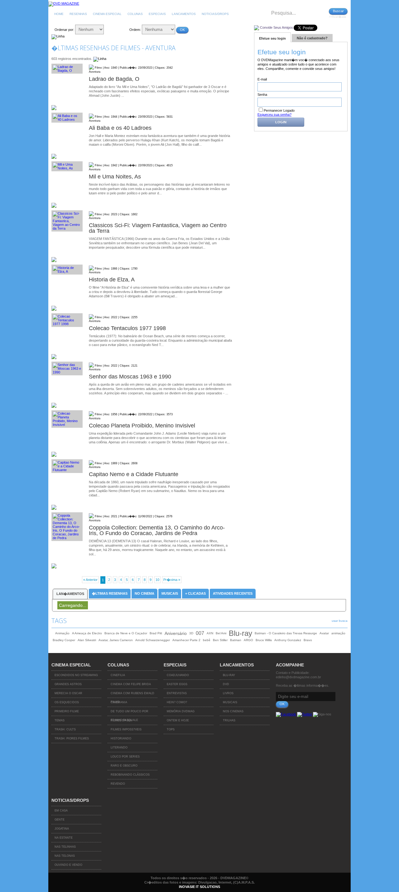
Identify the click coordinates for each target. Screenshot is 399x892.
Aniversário (176, 633)
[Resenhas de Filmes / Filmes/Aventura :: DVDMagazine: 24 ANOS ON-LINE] (63, 3)
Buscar (338, 11)
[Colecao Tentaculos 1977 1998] (67, 320)
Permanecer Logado (279, 110)
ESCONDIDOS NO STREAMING (76, 675)
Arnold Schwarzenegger (152, 640)
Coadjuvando (178, 675)
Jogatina (62, 828)
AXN (210, 633)
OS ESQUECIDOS (67, 702)
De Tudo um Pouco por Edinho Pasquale (129, 713)
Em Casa (61, 810)
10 (157, 580)
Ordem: (135, 30)
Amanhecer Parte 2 (186, 640)
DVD (226, 684)
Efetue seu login (272, 38)
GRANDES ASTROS (68, 684)
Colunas (135, 14)
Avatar (324, 633)
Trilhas (229, 720)
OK (182, 30)
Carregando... (72, 605)
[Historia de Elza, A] (67, 270)
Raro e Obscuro (124, 765)
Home (59, 14)
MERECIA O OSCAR (68, 693)
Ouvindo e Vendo (68, 864)
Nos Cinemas (233, 711)
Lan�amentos (70, 594)
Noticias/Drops (215, 14)
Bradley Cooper (64, 640)
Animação (62, 633)
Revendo (118, 783)
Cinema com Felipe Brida (131, 684)
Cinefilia (118, 675)
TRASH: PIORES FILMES (72, 738)
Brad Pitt (156, 633)
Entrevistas (177, 693)
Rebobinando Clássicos (130, 774)
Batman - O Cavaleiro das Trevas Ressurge (286, 633)
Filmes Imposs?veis (126, 729)
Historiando (121, 738)
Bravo (308, 640)
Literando (119, 747)
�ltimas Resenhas (109, 593)
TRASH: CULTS (65, 729)
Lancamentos (184, 14)
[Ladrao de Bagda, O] (67, 69)
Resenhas (78, 14)
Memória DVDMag (181, 711)
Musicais (169, 593)
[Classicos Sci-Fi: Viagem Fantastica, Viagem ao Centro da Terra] (67, 221)
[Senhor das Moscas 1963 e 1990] (67, 368)
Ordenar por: (64, 30)
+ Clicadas (195, 593)
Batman (235, 640)
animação (338, 633)
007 (200, 633)
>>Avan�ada (337, 16)
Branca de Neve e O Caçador (125, 633)
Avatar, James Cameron (116, 640)
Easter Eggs (177, 684)
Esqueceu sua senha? (274, 114)
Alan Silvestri (87, 640)
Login (280, 122)
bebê (206, 640)
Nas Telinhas (65, 846)
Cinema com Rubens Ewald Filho (132, 695)
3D (191, 633)
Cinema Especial (107, 14)
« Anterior (90, 580)
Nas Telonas (65, 855)
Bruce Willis (264, 640)
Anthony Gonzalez (287, 640)
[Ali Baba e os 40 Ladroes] (67, 118)
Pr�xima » (171, 580)
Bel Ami (221, 633)
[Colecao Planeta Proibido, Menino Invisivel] (67, 419)
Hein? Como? (177, 702)
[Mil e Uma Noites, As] (67, 166)
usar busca (340, 620)
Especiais (157, 14)
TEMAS (60, 720)
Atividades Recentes (232, 593)
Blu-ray (240, 633)
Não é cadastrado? (312, 38)
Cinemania (119, 702)
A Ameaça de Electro (87, 633)
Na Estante (64, 837)
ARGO (248, 640)
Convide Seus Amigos (276, 27)
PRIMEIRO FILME (67, 711)
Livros (228, 693)
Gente (60, 819)
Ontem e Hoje (178, 720)
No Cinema (144, 593)
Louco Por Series (125, 756)
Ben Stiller (220, 640)
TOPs (171, 729)
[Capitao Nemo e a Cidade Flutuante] (67, 466)
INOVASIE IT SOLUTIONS (199, 887)
